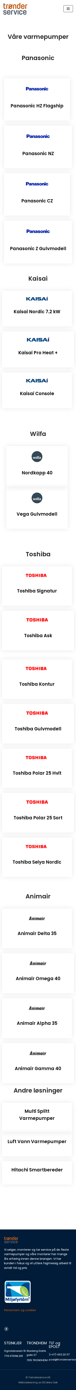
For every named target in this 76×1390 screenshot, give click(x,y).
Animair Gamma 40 (38, 1068)
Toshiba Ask (38, 636)
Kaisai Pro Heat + (38, 353)
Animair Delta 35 (37, 933)
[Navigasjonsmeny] (68, 8)
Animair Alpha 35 (37, 1023)
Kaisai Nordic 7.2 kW (37, 312)
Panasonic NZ (38, 153)
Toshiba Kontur (37, 684)
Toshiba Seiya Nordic (37, 862)
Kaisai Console (37, 393)
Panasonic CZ (37, 201)
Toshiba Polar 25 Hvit (37, 773)
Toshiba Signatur (37, 591)
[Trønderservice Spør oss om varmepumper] (15, 9)
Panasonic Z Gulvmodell (38, 248)
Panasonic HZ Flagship (37, 106)
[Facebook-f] (6, 1329)
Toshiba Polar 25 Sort (38, 818)
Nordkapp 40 (37, 473)
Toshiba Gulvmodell (38, 729)
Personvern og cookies (20, 1310)
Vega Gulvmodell (37, 514)
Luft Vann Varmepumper (36, 1141)
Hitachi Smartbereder (37, 1170)
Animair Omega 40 (38, 978)
